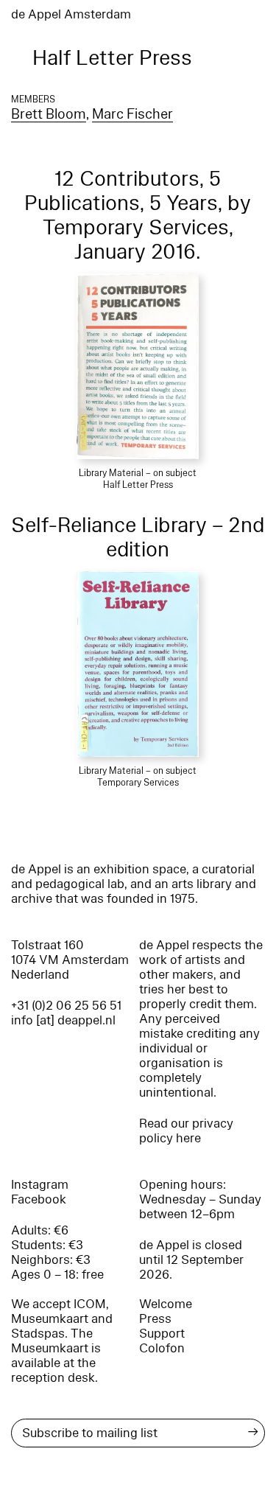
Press (155, 1318)
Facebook (38, 1199)
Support (162, 1333)
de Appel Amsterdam (71, 14)
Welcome (165, 1304)
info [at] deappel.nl (63, 1020)
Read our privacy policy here (186, 1131)
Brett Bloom (48, 114)
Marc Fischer (132, 114)
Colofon (162, 1348)
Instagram (39, 1184)
